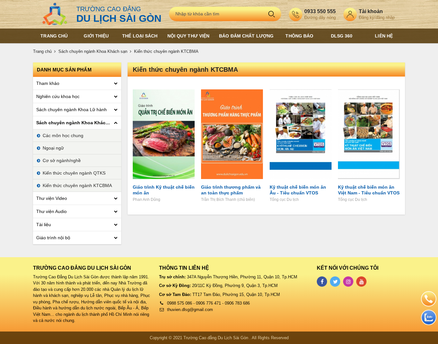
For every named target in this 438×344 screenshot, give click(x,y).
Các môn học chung (63, 135)
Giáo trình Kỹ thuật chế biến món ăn (164, 189)
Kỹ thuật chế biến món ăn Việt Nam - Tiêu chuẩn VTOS (369, 189)
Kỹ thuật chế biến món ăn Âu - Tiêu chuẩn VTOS (298, 189)
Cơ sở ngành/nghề (62, 160)
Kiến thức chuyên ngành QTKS (74, 173)
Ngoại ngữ (53, 148)
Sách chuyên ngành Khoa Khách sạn (92, 51)
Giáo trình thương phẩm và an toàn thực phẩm (231, 189)
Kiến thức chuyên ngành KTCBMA (166, 51)
